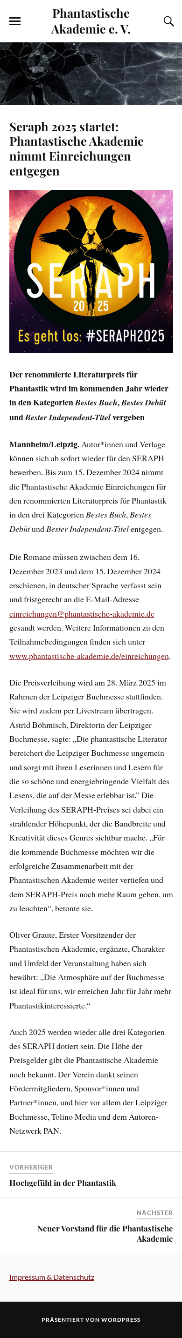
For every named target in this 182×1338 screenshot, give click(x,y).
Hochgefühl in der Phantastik (62, 1182)
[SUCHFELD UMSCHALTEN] (167, 21)
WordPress (120, 1319)
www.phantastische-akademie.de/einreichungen (89, 655)
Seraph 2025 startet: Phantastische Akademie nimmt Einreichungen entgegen (76, 148)
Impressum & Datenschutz (51, 1276)
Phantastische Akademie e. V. (91, 20)
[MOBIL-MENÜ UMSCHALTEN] (15, 21)
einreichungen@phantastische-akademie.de (81, 613)
